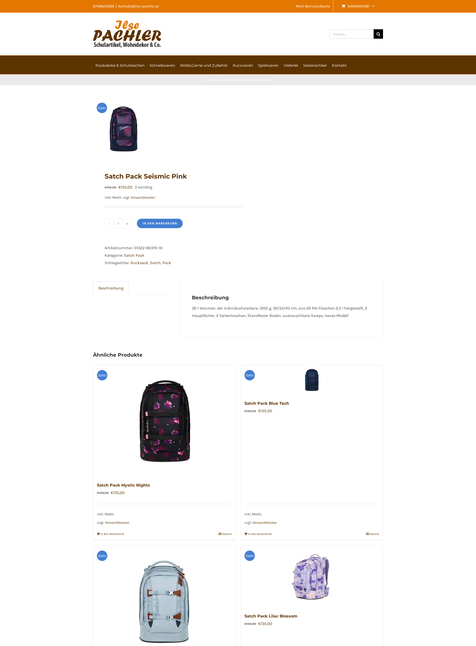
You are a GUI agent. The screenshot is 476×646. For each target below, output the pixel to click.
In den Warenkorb (160, 223)
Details (227, 534)
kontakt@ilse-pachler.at (138, 6)
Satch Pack (134, 255)
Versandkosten (143, 197)
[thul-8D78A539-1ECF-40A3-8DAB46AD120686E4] (162, 129)
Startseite (212, 80)
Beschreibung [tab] (110, 288)
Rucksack (139, 262)
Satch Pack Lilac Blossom (271, 616)
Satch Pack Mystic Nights (123, 485)
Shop (227, 80)
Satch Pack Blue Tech (266, 403)
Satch (155, 262)
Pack (166, 262)
